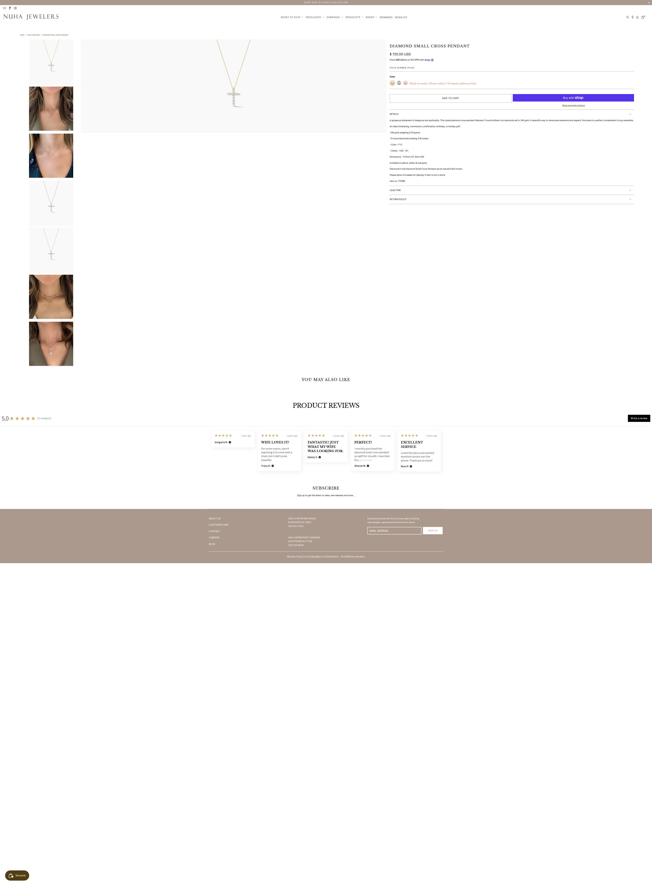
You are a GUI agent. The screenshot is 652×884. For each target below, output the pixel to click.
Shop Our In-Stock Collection (326, 2)
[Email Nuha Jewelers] (4, 8)
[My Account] (637, 17)
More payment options (573, 105)
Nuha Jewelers (357, 556)
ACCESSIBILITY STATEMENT (322, 556)
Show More (366, 460)
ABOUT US (215, 518)
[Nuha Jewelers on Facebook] (10, 8)
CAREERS (214, 537)
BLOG (212, 544)
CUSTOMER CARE (219, 524)
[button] (292, 17)
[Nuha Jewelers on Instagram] (15, 8)
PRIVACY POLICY (296, 556)
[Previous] (83, 86)
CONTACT (214, 531)
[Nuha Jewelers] (31, 17)
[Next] (383, 86)
